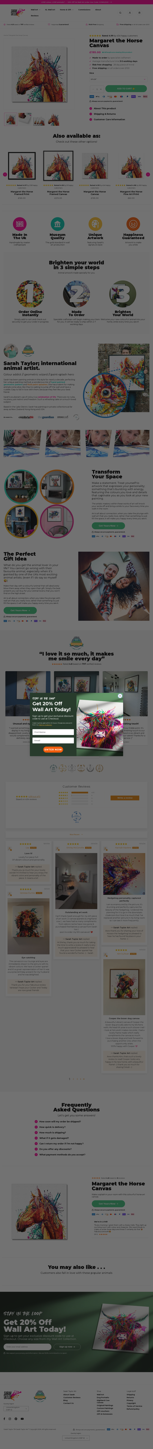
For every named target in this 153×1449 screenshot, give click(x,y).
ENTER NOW (53, 749)
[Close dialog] (120, 696)
